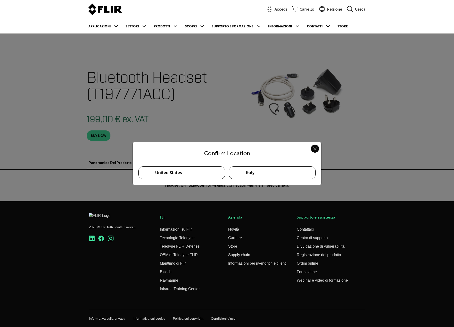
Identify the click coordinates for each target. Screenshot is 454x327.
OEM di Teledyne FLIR (179, 255)
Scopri (191, 26)
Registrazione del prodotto (319, 255)
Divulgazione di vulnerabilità (321, 246)
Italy (250, 172)
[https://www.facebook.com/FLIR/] (101, 238)
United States (168, 172)
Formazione (307, 272)
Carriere (235, 238)
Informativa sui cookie (149, 318)
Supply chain (239, 255)
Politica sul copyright (188, 318)
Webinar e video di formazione (322, 280)
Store (342, 26)
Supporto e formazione (232, 26)
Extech (165, 272)
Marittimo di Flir (173, 263)
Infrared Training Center (180, 289)
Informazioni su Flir (176, 229)
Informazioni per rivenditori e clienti (257, 263)
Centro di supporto (312, 238)
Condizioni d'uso (223, 318)
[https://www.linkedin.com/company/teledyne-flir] (92, 238)
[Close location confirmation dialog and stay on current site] (315, 149)
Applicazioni (99, 26)
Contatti (315, 26)
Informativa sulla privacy (107, 318)
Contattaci (305, 229)
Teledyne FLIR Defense (180, 246)
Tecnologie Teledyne (177, 238)
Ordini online (307, 263)
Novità (233, 229)
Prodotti (162, 26)
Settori (132, 26)
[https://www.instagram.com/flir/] (111, 238)
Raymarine (169, 280)
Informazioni (280, 26)
